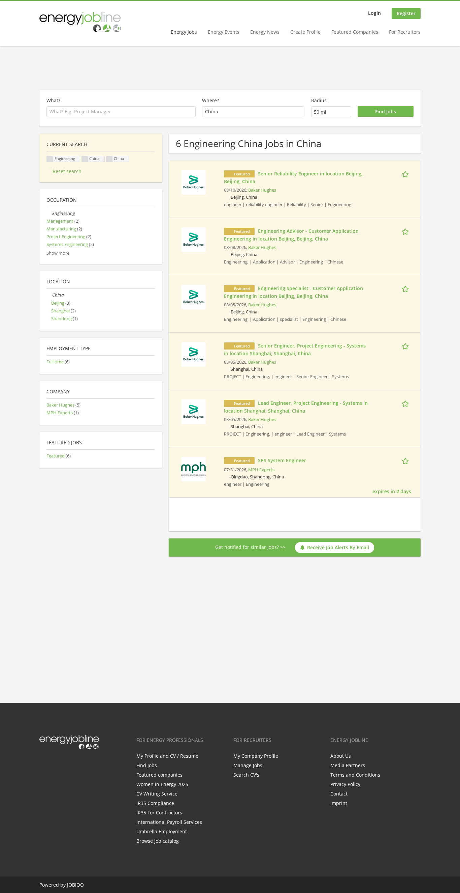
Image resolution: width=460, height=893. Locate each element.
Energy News (265, 32)
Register (406, 13)
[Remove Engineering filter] (49, 213)
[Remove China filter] (109, 159)
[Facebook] (44, 763)
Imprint (338, 803)
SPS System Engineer (282, 460)
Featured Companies (354, 32)
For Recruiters (405, 32)
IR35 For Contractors (159, 812)
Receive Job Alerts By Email (338, 547)
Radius (319, 100)
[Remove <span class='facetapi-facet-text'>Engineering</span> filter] (50, 159)
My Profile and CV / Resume (167, 756)
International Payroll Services (169, 822)
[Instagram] (78, 763)
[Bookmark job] (406, 173)
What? (53, 100)
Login (374, 13)
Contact (339, 793)
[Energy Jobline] (80, 22)
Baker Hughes (262, 190)
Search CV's (246, 775)
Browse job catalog (157, 841)
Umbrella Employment (161, 831)
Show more (57, 253)
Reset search (67, 171)
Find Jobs (146, 765)
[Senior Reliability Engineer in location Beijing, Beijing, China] (193, 181)
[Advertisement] (230, 68)
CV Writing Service (156, 793)
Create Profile (305, 32)
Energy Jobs (184, 32)
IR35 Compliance (155, 803)
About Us (340, 756)
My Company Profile (255, 756)
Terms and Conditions (355, 775)
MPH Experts (261, 470)
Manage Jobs (247, 765)
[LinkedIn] (66, 763)
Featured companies (159, 775)
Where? (210, 100)
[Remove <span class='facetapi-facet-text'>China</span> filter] (85, 159)
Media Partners (347, 765)
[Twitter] (55, 763)
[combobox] (253, 111)
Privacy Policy (345, 784)
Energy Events (223, 32)
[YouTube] (87, 763)
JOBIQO (75, 885)
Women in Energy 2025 (162, 784)
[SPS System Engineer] (193, 468)
